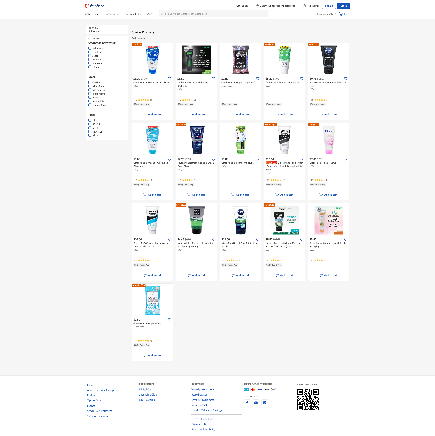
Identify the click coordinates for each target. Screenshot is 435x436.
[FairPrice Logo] (94, 6)
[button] (334, 14)
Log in (344, 5)
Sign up (329, 5)
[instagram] (264, 404)
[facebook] (247, 404)
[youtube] (256, 404)
